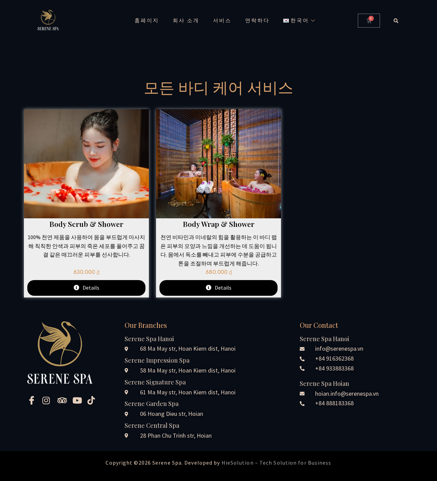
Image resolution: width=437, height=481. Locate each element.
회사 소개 (186, 20)
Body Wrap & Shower (218, 224)
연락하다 (257, 20)
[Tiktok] (92, 400)
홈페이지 (147, 20)
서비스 (222, 20)
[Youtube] (77, 400)
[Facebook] (32, 400)
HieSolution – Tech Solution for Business (277, 462)
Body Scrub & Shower (86, 224)
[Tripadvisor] (62, 400)
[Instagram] (47, 400)
